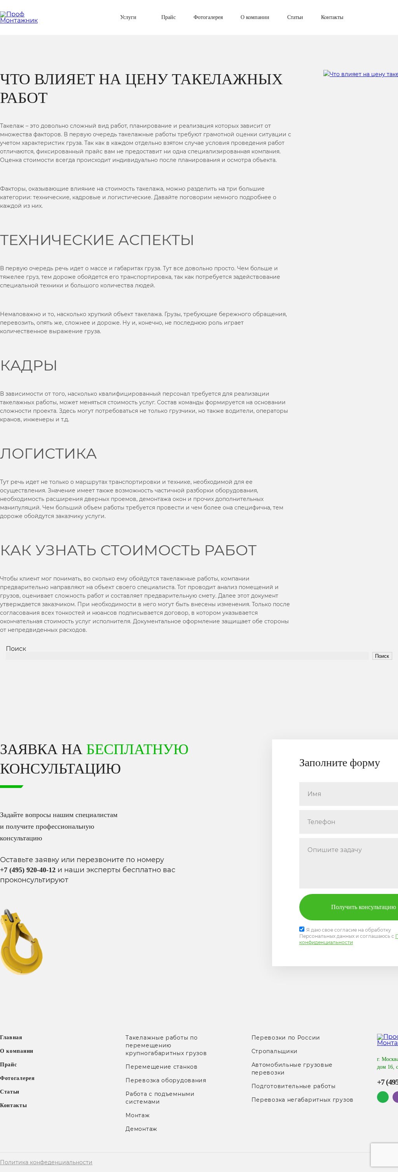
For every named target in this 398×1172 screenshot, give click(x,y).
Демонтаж (141, 1128)
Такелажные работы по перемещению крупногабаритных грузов (166, 1045)
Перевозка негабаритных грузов (302, 1099)
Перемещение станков (161, 1066)
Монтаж (138, 1115)
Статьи (295, 17)
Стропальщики (274, 1051)
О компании (255, 17)
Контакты (332, 17)
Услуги (128, 17)
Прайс (168, 17)
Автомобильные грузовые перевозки (292, 1068)
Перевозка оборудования (166, 1080)
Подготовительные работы (293, 1086)
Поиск (16, 648)
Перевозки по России (285, 1037)
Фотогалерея (208, 17)
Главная (11, 1037)
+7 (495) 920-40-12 (28, 870)
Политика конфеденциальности (46, 1162)
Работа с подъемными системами (160, 1097)
